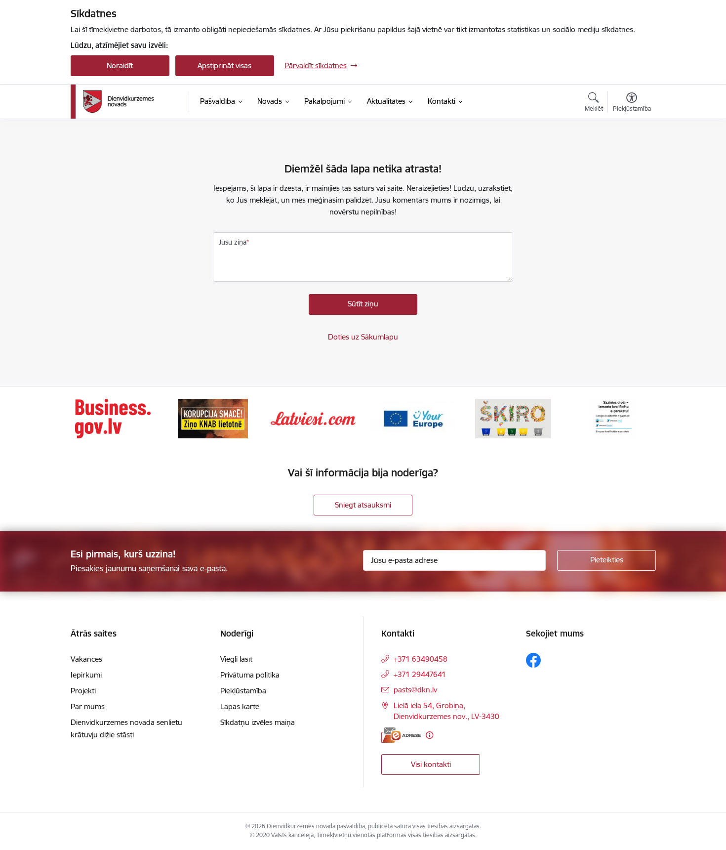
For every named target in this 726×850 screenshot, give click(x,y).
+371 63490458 (420, 659)
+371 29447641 (420, 674)
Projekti (83, 690)
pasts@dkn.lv (415, 689)
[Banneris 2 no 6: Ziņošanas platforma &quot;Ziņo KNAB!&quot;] (213, 418)
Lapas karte (239, 706)
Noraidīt (120, 65)
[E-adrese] (401, 735)
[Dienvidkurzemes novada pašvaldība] (132, 101)
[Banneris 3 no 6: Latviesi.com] (313, 418)
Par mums (88, 706)
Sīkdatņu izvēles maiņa (257, 722)
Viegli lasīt (236, 659)
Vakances (86, 659)
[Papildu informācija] (429, 735)
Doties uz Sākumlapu (363, 336)
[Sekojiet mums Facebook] (533, 660)
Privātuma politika (250, 675)
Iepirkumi (86, 675)
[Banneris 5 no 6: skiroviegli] (513, 418)
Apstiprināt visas (224, 65)
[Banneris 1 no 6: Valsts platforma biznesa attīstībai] (113, 418)
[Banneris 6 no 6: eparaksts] (613, 418)
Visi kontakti (431, 764)
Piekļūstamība (243, 690)
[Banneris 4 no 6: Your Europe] (412, 418)
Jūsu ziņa (232, 242)
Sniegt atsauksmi (363, 505)
